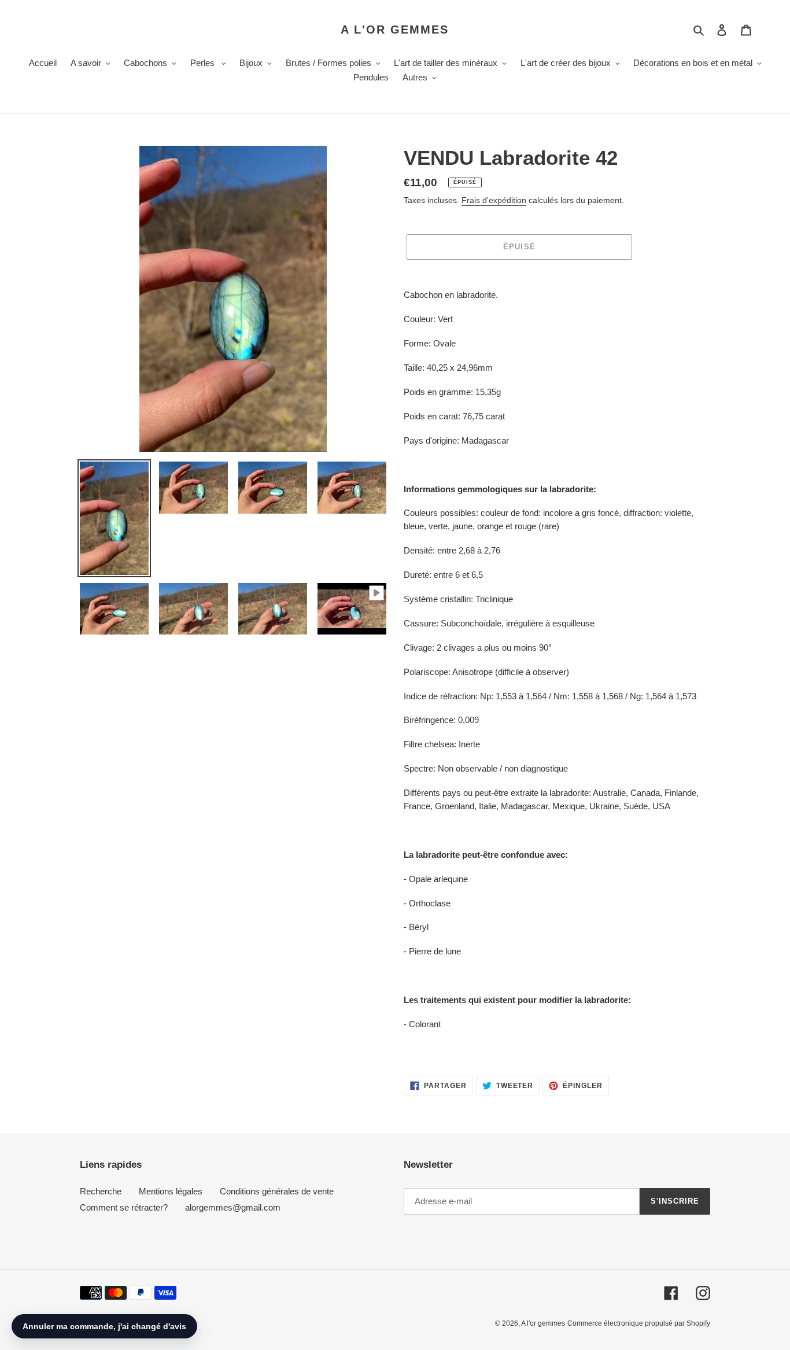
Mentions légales (170, 1191)
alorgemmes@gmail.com (232, 1207)
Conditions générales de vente (277, 1191)
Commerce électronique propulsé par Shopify (638, 1323)
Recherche (100, 1191)
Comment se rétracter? (124, 1207)
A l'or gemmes (395, 29)
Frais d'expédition (494, 200)
